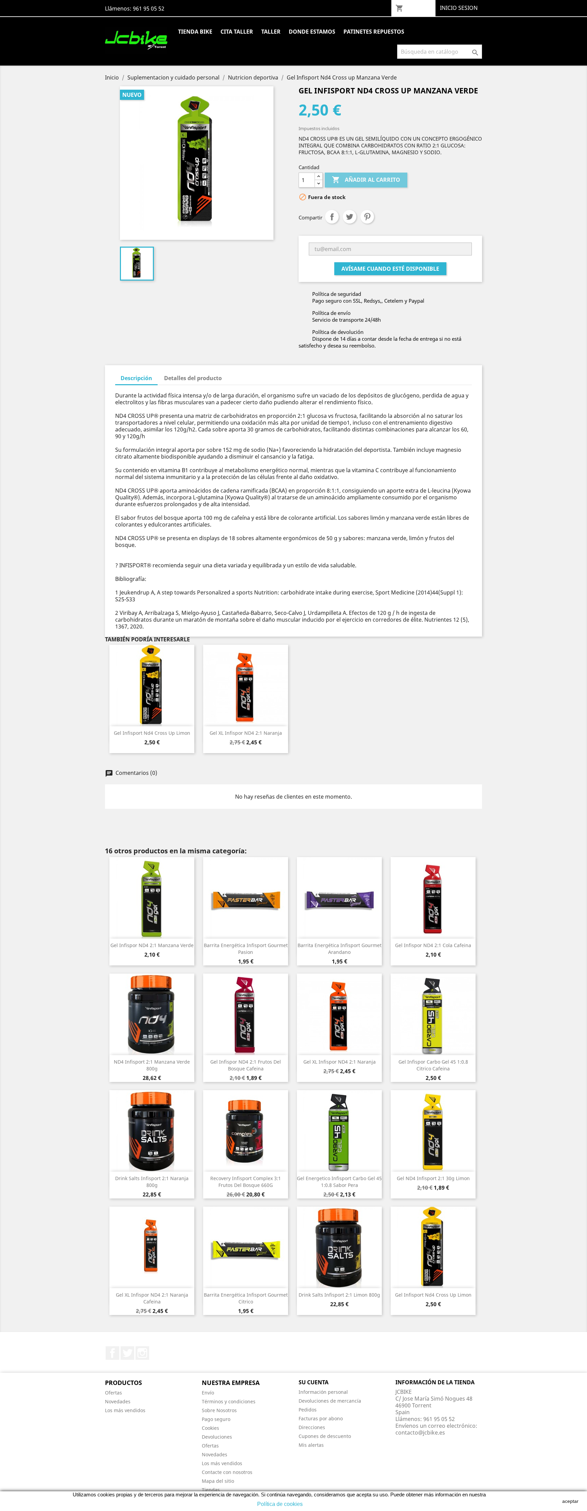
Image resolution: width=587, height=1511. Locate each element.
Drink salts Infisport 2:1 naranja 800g (152, 1181)
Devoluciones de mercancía (330, 1401)
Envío (208, 1392)
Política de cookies (280, 1504)
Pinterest (367, 217)
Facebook (112, 1353)
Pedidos (308, 1409)
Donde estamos (312, 31)
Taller (271, 31)
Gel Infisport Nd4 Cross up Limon (152, 733)
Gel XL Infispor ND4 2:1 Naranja (246, 733)
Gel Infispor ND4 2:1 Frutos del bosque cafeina (245, 1065)
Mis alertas (311, 1445)
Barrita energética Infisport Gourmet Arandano (339, 948)
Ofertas (113, 1392)
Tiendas (211, 1490)
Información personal (323, 1392)
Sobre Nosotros (219, 1410)
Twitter (127, 1353)
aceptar (570, 1501)
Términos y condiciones (228, 1401)
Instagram (142, 1353)
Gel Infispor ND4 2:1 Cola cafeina (433, 945)
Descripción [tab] (136, 378)
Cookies (210, 1428)
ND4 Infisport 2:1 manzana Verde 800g (152, 1065)
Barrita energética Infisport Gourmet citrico (246, 1298)
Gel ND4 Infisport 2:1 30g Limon (433, 1178)
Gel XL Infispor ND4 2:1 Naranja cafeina (152, 1298)
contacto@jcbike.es (420, 1432)
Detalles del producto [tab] (193, 378)
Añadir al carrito (366, 180)
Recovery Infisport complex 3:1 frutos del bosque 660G (245, 1181)
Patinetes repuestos (373, 31)
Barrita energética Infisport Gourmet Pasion (246, 948)
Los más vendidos (125, 1410)
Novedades (117, 1401)
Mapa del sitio (218, 1481)
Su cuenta (313, 1382)
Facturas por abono (321, 1418)
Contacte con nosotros (227, 1472)
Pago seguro (216, 1419)
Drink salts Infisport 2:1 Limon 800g (339, 1295)
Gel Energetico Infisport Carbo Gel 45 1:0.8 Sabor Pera (339, 1181)
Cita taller (236, 31)
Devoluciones (217, 1437)
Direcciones (312, 1427)
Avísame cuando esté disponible (390, 268)
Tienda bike (195, 31)
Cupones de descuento (325, 1436)
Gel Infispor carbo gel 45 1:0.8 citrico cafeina (433, 1065)
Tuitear (349, 217)
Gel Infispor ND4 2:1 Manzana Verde (152, 945)
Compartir (332, 217)
